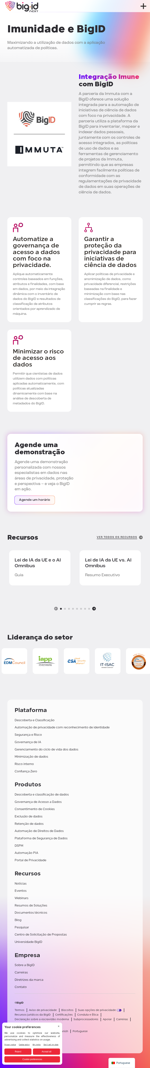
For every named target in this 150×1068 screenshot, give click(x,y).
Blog (18, 920)
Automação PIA (26, 853)
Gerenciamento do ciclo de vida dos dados (46, 749)
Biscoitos (67, 1010)
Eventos (21, 890)
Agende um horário (34, 500)
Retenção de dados (29, 824)
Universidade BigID (28, 942)
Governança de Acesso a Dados (38, 802)
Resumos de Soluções (31, 905)
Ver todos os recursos (117, 537)
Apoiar (107, 1019)
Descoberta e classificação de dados (42, 794)
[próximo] (94, 609)
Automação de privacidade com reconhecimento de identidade (62, 727)
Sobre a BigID (25, 965)
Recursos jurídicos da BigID (33, 1014)
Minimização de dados (31, 756)
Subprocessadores (86, 1019)
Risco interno (24, 764)
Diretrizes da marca (29, 980)
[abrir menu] (143, 6)
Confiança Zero (26, 771)
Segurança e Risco (28, 734)
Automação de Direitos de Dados (39, 831)
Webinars (21, 898)
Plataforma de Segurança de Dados (41, 838)
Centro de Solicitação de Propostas (41, 934)
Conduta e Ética (87, 1014)
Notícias (21, 883)
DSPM (19, 845)
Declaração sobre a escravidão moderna (42, 1019)
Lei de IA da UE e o (38, 563)
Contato (21, 987)
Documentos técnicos (31, 912)
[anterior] (56, 609)
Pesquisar (22, 927)
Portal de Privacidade (30, 860)
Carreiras (21, 972)
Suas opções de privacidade (97, 1010)
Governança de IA (28, 742)
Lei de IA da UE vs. (108, 563)
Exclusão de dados (28, 816)
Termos (19, 1010)
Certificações (64, 1014)
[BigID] (22, 6)
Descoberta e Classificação (35, 720)
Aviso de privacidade (43, 1010)
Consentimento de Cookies (35, 809)
